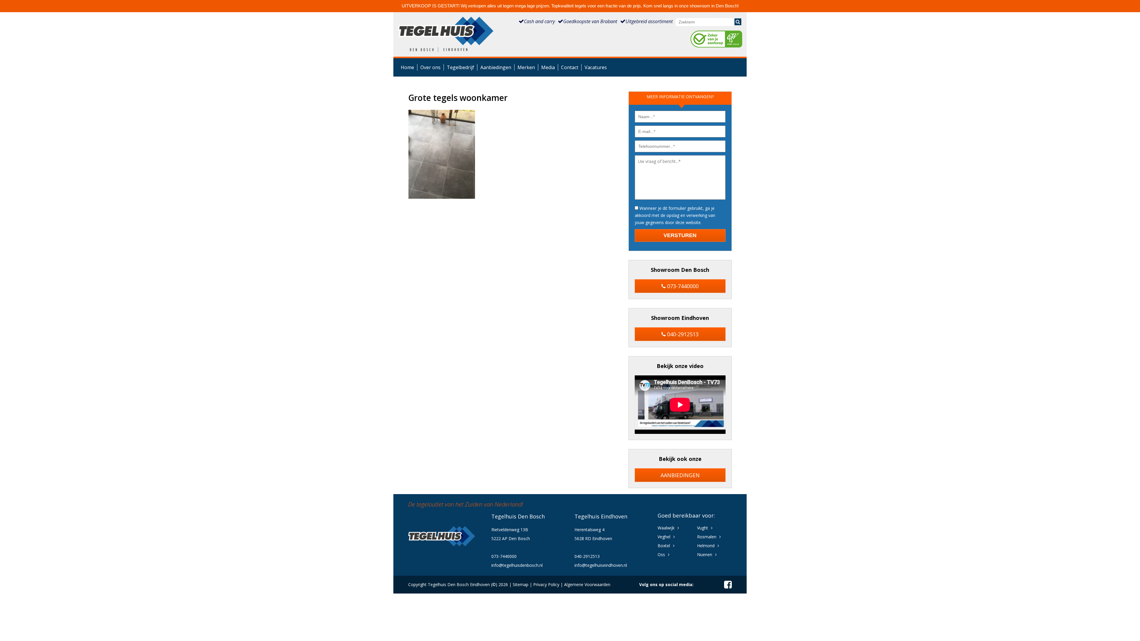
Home (407, 67)
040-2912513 (682, 334)
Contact (569, 67)
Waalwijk (666, 528)
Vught (702, 528)
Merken (526, 67)
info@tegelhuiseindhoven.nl (600, 565)
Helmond (706, 545)
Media (548, 67)
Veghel (664, 537)
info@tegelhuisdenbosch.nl (517, 565)
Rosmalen (706, 537)
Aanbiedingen (495, 67)
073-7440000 (682, 286)
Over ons (430, 67)
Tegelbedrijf (460, 67)
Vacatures (596, 67)
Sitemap (520, 584)
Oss (661, 554)
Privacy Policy (546, 584)
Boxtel (664, 545)
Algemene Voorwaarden (587, 584)
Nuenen (704, 554)
